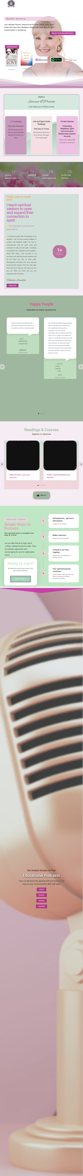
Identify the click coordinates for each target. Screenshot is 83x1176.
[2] (40, 414)
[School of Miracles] (11, 4)
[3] (41, 414)
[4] (43, 414)
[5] (44, 414)
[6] (45, 485)
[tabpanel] (23, 335)
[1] (38, 414)
